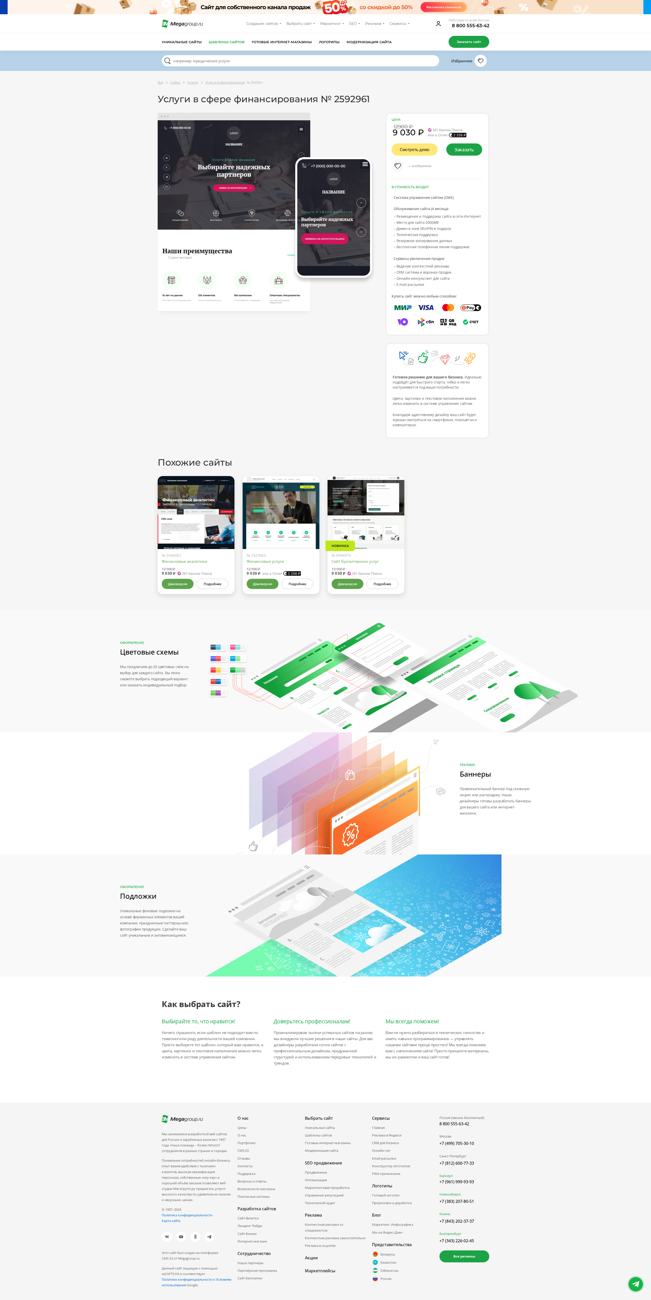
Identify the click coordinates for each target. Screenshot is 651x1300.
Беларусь (387, 1254)
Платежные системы (254, 1196)
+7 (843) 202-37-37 (456, 1221)
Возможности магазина (256, 1189)
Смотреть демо (415, 149)
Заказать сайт (469, 42)
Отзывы (244, 1158)
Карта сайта (171, 1220)
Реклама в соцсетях (320, 1245)
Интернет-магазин (252, 1241)
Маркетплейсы (320, 1271)
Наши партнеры (250, 1263)
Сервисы (398, 23)
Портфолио (247, 1143)
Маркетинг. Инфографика (392, 1224)
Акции (311, 1258)
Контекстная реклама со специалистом (324, 1227)
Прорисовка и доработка (392, 1203)
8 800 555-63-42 (470, 25)
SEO (353, 23)
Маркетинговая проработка (327, 1187)
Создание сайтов (262, 23)
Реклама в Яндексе (387, 1135)
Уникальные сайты (182, 42)
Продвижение (316, 1172)
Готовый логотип (386, 1195)
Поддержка (246, 1173)
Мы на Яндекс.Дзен (387, 1232)
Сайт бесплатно (250, 1278)
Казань (445, 1214)
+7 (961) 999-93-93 (456, 1182)
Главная (378, 1127)
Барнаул (446, 1175)
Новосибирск (450, 1194)
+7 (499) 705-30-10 (456, 1143)
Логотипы (329, 42)
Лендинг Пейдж (250, 1225)
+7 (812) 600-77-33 (456, 1163)
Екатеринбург (450, 1233)
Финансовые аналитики (184, 561)
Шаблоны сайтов (227, 42)
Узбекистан (389, 1270)
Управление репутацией (324, 1195)
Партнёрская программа (257, 1270)
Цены (242, 1127)
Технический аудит (320, 1203)
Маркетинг (330, 23)
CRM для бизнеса (385, 1143)
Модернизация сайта (369, 42)
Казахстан (388, 1262)
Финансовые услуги (265, 561)
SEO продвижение (323, 1163)
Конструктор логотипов (391, 1166)
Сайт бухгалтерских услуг (355, 561)
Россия (385, 1278)
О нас (242, 1135)
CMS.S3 (243, 1150)
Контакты (245, 1166)
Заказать (464, 149)
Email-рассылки (384, 1158)
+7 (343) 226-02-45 (456, 1241)
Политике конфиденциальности (187, 1279)
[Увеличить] (225, 527)
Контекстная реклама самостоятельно (335, 1238)
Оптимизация (316, 1180)
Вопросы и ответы (252, 1181)
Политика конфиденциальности (187, 1215)
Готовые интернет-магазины (282, 42)
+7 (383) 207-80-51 (456, 1201)
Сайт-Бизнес (247, 1233)
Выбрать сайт (299, 23)
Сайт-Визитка (248, 1218)
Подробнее (212, 584)
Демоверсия (177, 584)
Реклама (373, 23)
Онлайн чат (381, 1150)
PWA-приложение (386, 1173)
